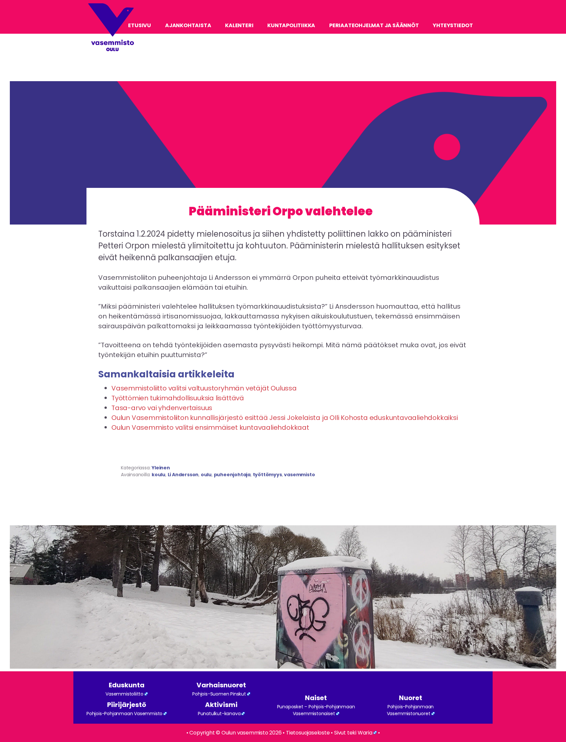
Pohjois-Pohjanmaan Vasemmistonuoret (410, 710)
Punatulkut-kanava (219, 713)
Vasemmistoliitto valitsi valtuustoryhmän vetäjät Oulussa (204, 388)
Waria (365, 732)
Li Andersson (183, 474)
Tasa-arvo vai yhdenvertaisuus (161, 407)
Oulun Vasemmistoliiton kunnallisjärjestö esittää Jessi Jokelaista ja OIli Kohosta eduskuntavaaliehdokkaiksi (284, 417)
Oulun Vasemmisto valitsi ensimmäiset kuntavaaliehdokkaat (210, 427)
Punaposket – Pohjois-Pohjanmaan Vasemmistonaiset (316, 710)
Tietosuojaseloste (308, 732)
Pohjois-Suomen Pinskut (219, 694)
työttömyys (267, 474)
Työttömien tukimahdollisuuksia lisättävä (177, 398)
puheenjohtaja (232, 474)
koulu (158, 474)
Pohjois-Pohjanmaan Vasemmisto (124, 713)
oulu (206, 474)
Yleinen (161, 467)
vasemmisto (299, 474)
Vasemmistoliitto (124, 694)
